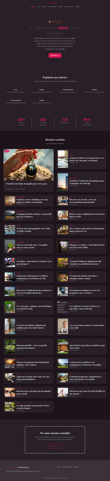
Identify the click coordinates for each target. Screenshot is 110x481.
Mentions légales (67, 466)
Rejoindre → (55, 446)
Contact (76, 466)
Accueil (33, 6)
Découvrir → (55, 55)
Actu (38, 6)
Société (77, 6)
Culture (44, 6)
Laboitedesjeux (23, 467)
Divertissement (52, 6)
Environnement (69, 6)
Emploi (61, 6)
